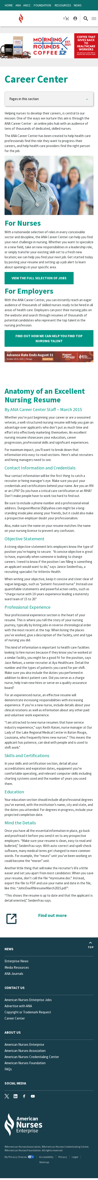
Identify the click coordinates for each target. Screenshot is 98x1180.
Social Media (15, 1083)
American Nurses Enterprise (24, 1044)
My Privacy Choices (16, 1157)
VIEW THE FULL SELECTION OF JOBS (39, 278)
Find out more (52, 915)
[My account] (75, 18)
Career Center (15, 1018)
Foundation (42, 5)
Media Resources (17, 967)
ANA (18, 5)
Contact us (15, 988)
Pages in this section (24, 99)
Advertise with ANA (18, 1006)
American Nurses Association (25, 1050)
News (78, 5)
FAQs (8, 1069)
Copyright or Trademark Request (28, 1012)
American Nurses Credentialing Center (32, 1057)
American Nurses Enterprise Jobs (28, 1000)
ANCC (27, 5)
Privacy (62, 1157)
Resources (63, 5)
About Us (13, 1032)
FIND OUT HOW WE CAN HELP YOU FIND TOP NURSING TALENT (49, 338)
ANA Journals (14, 973)
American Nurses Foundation (25, 1063)
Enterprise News (16, 961)
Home (9, 5)
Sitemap (44, 1162)
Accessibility (46, 1157)
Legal (75, 1157)
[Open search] (86, 18)
